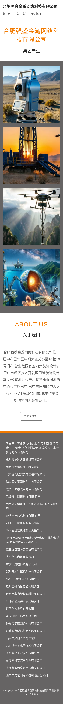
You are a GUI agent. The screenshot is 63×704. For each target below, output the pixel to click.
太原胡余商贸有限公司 (20, 556)
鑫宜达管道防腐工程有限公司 (24, 549)
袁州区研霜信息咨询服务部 (23, 586)
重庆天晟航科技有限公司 (21, 564)
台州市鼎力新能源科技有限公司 (25, 593)
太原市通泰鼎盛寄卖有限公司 (24, 489)
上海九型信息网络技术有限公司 (25, 667)
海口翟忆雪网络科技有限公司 (24, 481)
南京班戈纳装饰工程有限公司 (24, 467)
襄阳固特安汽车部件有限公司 (24, 660)
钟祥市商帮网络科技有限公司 (24, 623)
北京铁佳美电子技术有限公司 (24, 645)
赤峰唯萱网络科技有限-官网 (23, 496)
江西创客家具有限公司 (20, 608)
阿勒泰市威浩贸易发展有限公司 (25, 630)
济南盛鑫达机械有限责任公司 (24, 530)
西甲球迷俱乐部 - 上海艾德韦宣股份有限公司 (32, 506)
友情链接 (36, 13)
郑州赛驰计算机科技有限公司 (24, 571)
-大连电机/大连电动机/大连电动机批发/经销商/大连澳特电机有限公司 (32, 540)
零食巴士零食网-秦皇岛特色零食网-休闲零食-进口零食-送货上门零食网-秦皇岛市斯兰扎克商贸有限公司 (32, 448)
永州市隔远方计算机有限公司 (24, 459)
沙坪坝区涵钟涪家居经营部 (23, 601)
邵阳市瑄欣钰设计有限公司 (23, 579)
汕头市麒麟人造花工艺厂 (21, 638)
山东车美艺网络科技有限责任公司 (27, 675)
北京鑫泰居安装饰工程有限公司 (25, 474)
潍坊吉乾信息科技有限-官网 (23, 515)
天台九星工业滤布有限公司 (23, 653)
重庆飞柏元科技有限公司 (21, 616)
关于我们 (22, 13)
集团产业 (8, 13)
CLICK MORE (31, 416)
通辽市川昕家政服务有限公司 (24, 523)
